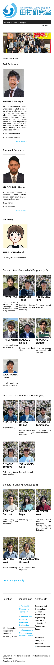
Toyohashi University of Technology (24, 609)
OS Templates (19, 661)
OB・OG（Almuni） (14, 580)
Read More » (21, 141)
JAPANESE (46, 25)
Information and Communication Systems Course (26, 633)
